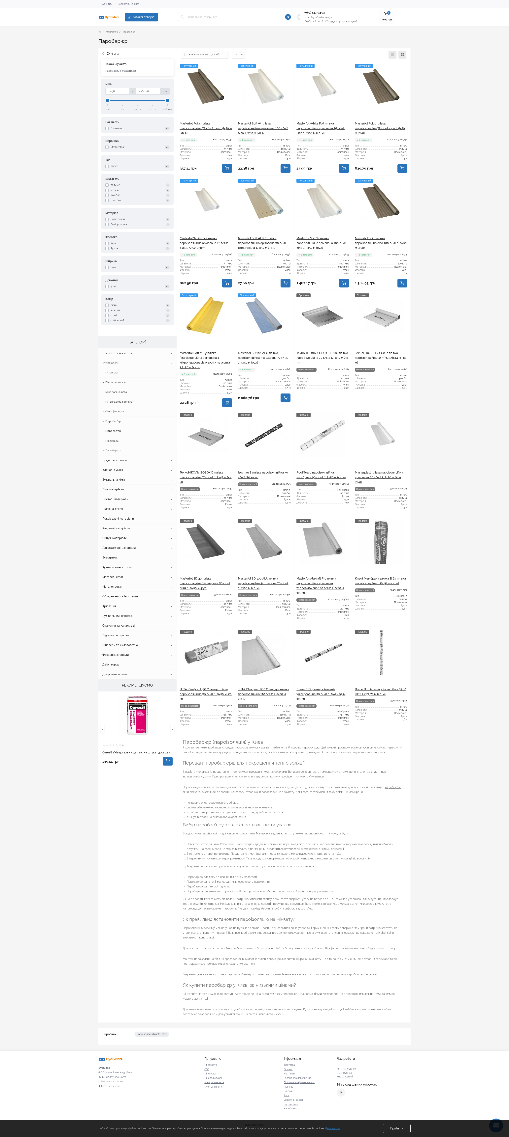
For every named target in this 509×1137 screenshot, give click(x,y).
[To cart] (168, 761)
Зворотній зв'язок (293, 1099)
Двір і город (110, 664)
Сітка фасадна (114, 411)
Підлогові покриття (115, 635)
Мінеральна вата (116, 392)
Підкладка (112, 440)
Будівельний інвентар (117, 615)
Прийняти (396, 1128)
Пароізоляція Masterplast (120, 70)
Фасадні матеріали (115, 654)
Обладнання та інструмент (121, 596)
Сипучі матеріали (114, 538)
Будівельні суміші (114, 460)
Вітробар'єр (113, 430)
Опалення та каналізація (119, 625)
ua (110, 4)
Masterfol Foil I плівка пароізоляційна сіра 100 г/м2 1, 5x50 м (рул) (381, 243)
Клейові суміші (112, 470)
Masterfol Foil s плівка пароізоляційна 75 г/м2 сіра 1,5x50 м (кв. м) (206, 128)
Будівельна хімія (113, 479)
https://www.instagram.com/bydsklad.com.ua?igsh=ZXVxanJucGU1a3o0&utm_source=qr (341, 1092)
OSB (206, 1069)
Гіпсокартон (211, 1065)
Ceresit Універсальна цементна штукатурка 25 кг (137, 752)
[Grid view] (402, 55)
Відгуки (288, 1091)
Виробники (290, 1108)
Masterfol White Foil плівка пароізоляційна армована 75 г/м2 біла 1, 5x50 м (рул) (204, 243)
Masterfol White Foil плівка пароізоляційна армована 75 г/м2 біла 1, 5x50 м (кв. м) (320, 128)
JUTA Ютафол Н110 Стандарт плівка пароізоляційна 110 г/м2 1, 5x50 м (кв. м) (263, 694)
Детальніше (332, 1128)
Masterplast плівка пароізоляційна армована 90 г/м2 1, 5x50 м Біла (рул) (379, 477)
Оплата (288, 1069)
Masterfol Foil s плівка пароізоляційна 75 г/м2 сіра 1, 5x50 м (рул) (380, 128)
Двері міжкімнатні (114, 674)
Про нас (288, 1086)
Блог (286, 1095)
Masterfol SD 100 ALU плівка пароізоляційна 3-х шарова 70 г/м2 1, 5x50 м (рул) (263, 357)
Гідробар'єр (113, 421)
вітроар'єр (321, 899)
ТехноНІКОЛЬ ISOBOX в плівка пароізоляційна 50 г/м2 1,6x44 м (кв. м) (380, 357)
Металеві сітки (112, 577)
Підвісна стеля (112, 508)
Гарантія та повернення (297, 1078)
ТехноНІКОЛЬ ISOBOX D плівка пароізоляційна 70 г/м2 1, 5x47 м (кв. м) (206, 477)
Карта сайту (291, 1104)
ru (103, 4)
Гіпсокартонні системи (118, 353)
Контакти (289, 1073)
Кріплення (109, 606)
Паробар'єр (112, 450)
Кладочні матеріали (116, 528)
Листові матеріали (115, 499)
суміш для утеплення (329, 932)
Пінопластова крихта (118, 401)
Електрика (109, 557)
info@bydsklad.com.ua (111, 1081)
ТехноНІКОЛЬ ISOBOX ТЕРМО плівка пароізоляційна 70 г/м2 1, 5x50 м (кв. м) (322, 357)
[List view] (392, 55)
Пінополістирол (115, 382)
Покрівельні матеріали (118, 518)
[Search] (182, 17)
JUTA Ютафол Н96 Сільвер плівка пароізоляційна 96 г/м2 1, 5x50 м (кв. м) (206, 694)
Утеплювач (111, 32)
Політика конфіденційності (299, 1082)
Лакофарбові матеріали (119, 547)
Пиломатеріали (113, 489)
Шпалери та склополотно (120, 645)
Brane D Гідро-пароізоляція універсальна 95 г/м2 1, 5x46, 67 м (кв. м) (320, 694)
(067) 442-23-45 (314, 12)
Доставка (289, 1065)
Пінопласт (111, 372)
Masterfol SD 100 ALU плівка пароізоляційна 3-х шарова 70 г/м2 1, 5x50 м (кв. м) (263, 583)
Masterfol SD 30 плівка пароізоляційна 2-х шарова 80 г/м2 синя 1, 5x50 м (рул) (205, 583)
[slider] (107, 100)
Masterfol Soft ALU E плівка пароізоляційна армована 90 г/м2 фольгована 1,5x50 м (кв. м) (262, 243)
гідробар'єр (393, 787)
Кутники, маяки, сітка (117, 567)
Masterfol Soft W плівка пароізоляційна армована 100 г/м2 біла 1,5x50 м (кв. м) (263, 128)
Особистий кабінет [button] (128, 4)
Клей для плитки (213, 1086)
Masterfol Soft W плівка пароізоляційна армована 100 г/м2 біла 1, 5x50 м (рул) (321, 243)
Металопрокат (112, 586)
